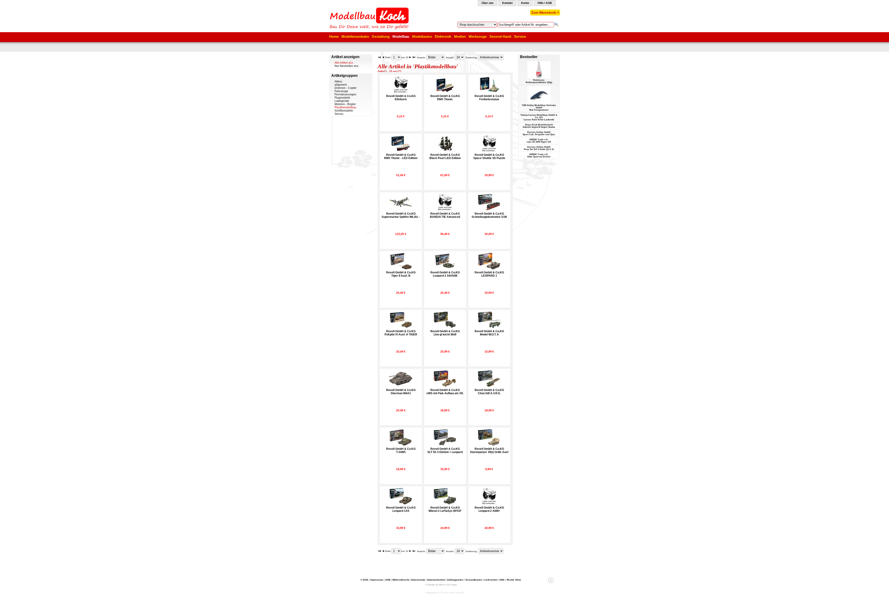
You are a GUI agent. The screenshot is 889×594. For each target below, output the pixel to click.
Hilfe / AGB (545, 3)
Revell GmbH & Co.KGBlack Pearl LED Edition (445, 156)
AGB (387, 579)
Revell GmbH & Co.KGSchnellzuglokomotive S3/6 (489, 215)
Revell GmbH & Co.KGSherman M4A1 (401, 391)
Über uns (488, 3)
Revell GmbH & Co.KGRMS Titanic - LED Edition (400, 156)
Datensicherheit (436, 579)
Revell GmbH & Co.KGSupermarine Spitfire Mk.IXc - (401, 215)
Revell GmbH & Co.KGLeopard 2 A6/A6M (445, 274)
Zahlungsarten (455, 579)
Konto (525, 3)
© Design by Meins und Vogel (441, 584)
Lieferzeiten (491, 579)
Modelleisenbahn (355, 36)
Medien (460, 36)
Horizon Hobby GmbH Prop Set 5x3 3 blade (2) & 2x (539, 148)
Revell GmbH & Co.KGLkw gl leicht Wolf (445, 333)
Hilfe (502, 579)
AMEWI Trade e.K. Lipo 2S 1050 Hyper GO (539, 140)
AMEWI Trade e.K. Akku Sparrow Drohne (539, 155)
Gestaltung (381, 36)
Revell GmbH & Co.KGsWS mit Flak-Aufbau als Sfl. (444, 391)
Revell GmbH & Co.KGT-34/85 (401, 450)
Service (520, 36)
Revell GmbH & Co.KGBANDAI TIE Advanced (445, 215)
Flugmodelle (342, 97)
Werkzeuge (478, 36)
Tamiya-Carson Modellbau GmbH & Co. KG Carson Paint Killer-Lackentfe (538, 117)
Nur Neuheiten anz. (347, 66)
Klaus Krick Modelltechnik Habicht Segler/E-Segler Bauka (539, 126)
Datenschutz (418, 579)
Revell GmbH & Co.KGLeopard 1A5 (401, 509)
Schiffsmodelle (344, 110)
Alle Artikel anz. (344, 62)
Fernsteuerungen (345, 94)
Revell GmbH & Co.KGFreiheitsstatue (489, 97)
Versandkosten (473, 579)
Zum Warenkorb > (545, 12)
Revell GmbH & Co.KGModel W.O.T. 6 (489, 333)
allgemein (341, 84)
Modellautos (422, 36)
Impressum (376, 579)
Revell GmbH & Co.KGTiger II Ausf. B (401, 274)
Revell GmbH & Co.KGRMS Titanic (445, 97)
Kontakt (507, 3)
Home (334, 36)
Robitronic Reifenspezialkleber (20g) (539, 81)
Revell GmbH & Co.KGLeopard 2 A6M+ (489, 509)
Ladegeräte (342, 101)
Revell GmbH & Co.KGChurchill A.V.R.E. (489, 391)
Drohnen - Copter (346, 88)
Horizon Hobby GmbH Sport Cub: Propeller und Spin (539, 133)
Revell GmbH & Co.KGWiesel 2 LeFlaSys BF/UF (445, 509)
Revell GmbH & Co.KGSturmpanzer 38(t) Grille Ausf (489, 450)
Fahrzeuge (341, 91)
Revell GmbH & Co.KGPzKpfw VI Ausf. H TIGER (401, 333)
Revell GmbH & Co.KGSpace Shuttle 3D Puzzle (489, 156)
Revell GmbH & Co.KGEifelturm (401, 97)
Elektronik (443, 36)
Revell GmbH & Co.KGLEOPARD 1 (489, 274)
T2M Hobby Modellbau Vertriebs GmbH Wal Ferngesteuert (539, 107)
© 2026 (364, 579)
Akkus (338, 81)
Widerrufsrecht (400, 579)
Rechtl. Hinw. (514, 579)
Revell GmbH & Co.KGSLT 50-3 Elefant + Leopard (445, 450)
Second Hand (500, 36)
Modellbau (400, 36)
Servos (339, 114)
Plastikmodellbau (345, 107)
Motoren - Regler (345, 104)
